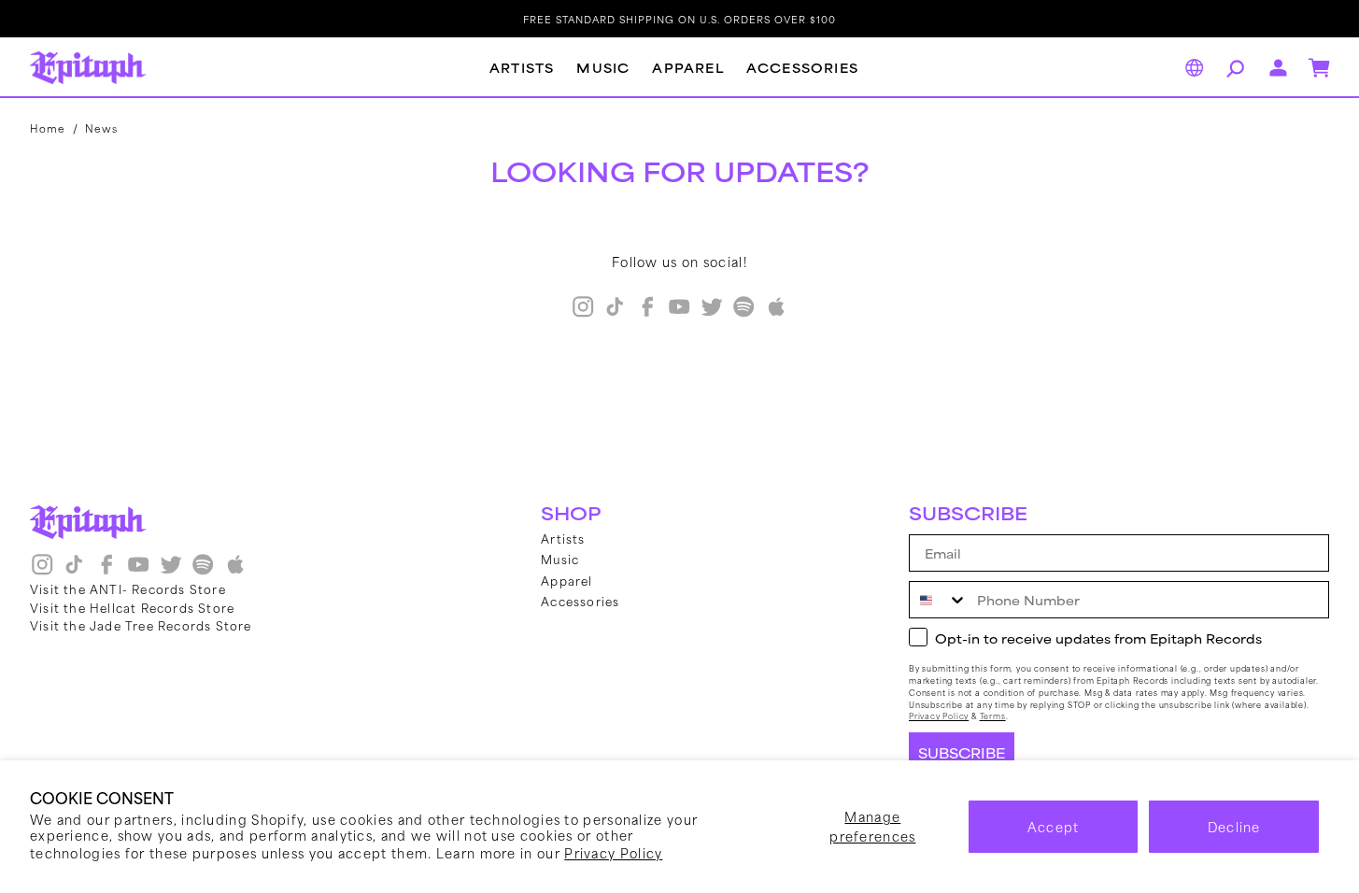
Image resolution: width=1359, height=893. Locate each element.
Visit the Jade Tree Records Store (141, 625)
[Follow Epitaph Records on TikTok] (614, 313)
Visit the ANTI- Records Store (128, 588)
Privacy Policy (613, 852)
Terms (993, 716)
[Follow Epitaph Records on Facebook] (647, 313)
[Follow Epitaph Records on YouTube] (679, 313)
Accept (1053, 826)
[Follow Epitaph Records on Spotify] (743, 313)
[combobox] (939, 599)
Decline (1234, 826)
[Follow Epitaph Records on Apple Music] (776, 313)
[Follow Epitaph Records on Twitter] (712, 313)
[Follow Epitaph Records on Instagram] (583, 313)
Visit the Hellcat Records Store (132, 607)
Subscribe (961, 753)
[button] (1232, 68)
